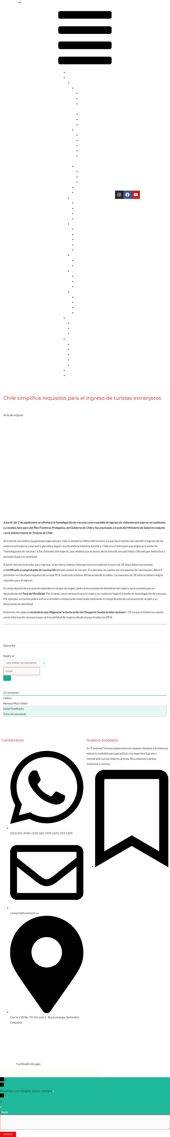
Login (6, 651)
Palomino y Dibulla (91, 124)
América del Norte (82, 255)
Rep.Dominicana (85, 250)
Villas (74, 333)
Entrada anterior (15, 633)
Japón (79, 302)
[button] (85, 38)
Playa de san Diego (91, 119)
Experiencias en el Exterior (87, 349)
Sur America (78, 197)
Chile (78, 203)
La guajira (85, 171)
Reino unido (82, 281)
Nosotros (76, 344)
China (78, 307)
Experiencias (83, 166)
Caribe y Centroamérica (86, 224)
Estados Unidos (84, 265)
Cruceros (76, 354)
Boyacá (84, 145)
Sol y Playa (81, 88)
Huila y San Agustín (91, 150)
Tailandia (80, 312)
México (79, 260)
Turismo (72, 77)
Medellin (85, 140)
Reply (4, 1112)
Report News (32, 415)
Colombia (77, 82)
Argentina (81, 208)
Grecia (79, 286)
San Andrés (86, 114)
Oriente (76, 291)
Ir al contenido (9, 3)
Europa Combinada (87, 276)
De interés (73, 338)
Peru (78, 213)
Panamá (80, 244)
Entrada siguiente (154, 633)
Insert (8, 1134)
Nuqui (83, 177)
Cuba (78, 234)
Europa (75, 271)
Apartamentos (80, 323)
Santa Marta (87, 98)
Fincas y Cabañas (81, 328)
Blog (69, 370)
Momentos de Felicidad (85, 365)
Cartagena (86, 93)
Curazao (80, 239)
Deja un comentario (15, 404)
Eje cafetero (87, 135)
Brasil (78, 218)
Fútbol (79, 192)
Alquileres (73, 318)
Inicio (70, 72)
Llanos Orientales (90, 182)
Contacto (72, 375)
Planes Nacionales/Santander (93, 187)
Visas (74, 359)
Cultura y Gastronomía (89, 129)
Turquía (80, 297)
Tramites (34, 404)
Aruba (79, 229)
